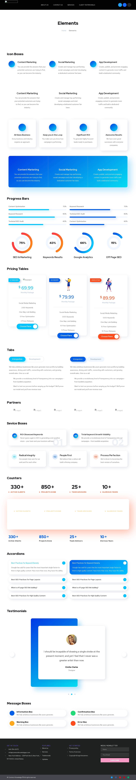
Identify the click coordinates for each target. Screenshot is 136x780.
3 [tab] (75, 694)
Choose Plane (26, 326)
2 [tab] (72, 694)
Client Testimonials (87, 5)
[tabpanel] (72, 653)
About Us (44, 5)
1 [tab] (68, 694)
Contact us (58, 5)
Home (64, 30)
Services (70, 5)
